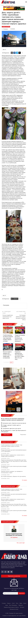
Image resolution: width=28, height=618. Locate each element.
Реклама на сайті (14, 609)
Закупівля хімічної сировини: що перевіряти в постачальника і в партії (11, 472)
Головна (4, 603)
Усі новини (24, 480)
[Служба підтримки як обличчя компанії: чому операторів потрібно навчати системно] (8, 330)
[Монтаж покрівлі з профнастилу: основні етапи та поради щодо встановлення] (8, 346)
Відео (21, 603)
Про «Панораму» (13, 605)
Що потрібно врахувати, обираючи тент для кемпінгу (13, 476)
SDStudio (24, 615)
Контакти (22, 607)
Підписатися (21, 593)
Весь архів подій (20, 542)
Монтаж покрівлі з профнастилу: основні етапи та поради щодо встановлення (12, 455)
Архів (6, 605)
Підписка (21, 605)
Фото (17, 603)
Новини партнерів (6, 26)
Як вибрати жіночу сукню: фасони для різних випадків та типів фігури (13, 467)
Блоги (24, 603)
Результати (23, 434)
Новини (9, 603)
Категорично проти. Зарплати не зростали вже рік (14, 423)
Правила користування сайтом (11, 607)
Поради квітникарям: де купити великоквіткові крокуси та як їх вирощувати (13, 450)
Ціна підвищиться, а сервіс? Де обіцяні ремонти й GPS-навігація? (13, 431)
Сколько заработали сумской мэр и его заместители (8, 317)
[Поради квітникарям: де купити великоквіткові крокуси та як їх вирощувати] (20, 330)
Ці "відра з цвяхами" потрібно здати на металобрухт (11, 426)
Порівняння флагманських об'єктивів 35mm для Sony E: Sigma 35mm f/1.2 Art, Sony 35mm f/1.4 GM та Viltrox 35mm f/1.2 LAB (14, 461)
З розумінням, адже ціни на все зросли (11, 428)
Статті (13, 603)
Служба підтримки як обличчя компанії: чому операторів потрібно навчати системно (11, 445)
